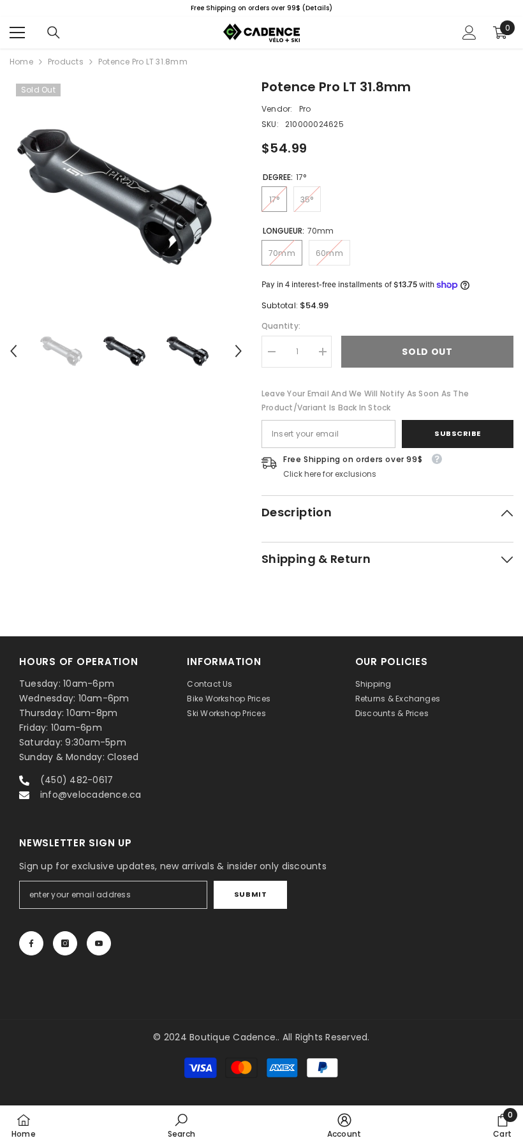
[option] (126, 195)
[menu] (17, 32)
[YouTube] (99, 943)
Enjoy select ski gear (361, 8)
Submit (250, 894)
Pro (305, 108)
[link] (181, 1125)
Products (66, 61)
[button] (13, 351)
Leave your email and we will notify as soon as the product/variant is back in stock (365, 400)
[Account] (469, 33)
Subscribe (457, 433)
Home (21, 61)
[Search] (53, 32)
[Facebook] (31, 943)
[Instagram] (65, 943)
